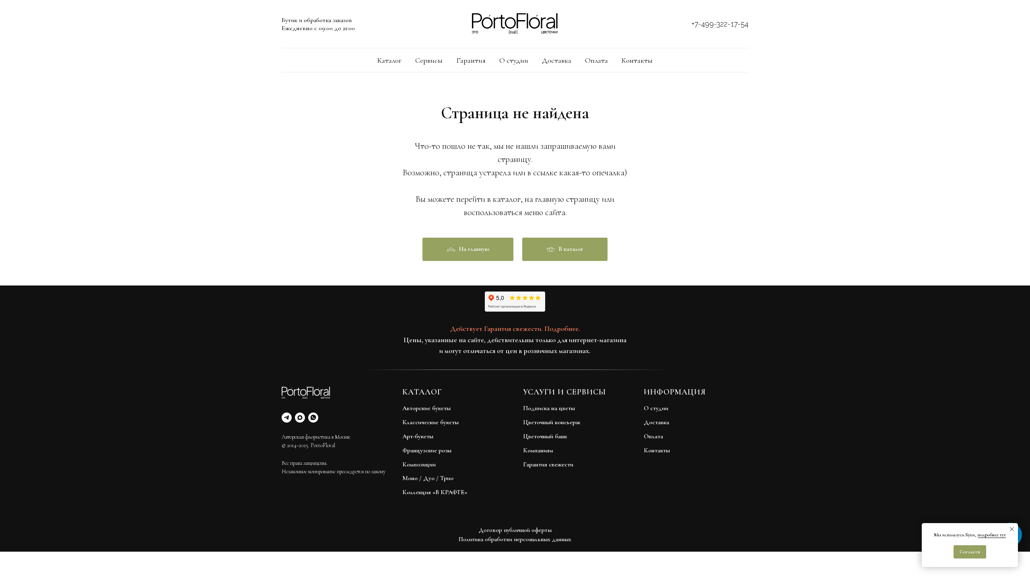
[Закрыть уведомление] (1012, 529)
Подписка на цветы (549, 408)
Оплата (596, 60)
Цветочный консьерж (551, 422)
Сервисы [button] (429, 60)
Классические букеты (430, 422)
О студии (513, 60)
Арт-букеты (417, 436)
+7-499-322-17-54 (720, 24)
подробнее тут (992, 535)
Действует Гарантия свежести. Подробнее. (515, 328)
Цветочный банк (545, 436)
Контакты (637, 60)
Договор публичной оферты (515, 530)
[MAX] (300, 418)
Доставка (556, 60)
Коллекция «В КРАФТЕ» (434, 492)
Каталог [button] (389, 60)
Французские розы (426, 450)
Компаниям (538, 450)
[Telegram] (287, 418)
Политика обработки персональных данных (515, 539)
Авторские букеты (426, 408)
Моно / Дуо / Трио (427, 478)
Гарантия (471, 60)
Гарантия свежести (548, 464)
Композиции (419, 464)
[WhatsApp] (313, 418)
